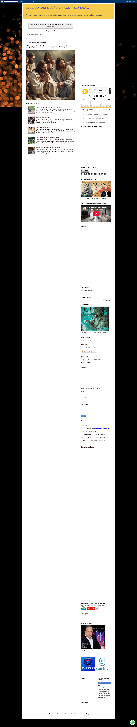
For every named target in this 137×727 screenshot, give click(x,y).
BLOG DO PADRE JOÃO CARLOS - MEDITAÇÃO (57, 7)
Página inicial (50, 31)
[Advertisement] (96, 52)
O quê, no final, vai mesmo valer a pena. (49, 107)
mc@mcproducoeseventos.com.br (95, 440)
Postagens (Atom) (37, 34)
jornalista (88, 362)
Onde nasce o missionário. (36, 42)
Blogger (87, 714)
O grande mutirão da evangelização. (47, 137)
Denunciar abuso (87, 447)
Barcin (73, 714)
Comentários (87, 351)
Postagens (87, 347)
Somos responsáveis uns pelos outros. (48, 147)
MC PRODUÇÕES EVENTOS (91, 434)
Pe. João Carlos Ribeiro (92, 359)
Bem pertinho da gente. (43, 127)
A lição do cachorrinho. (43, 117)
